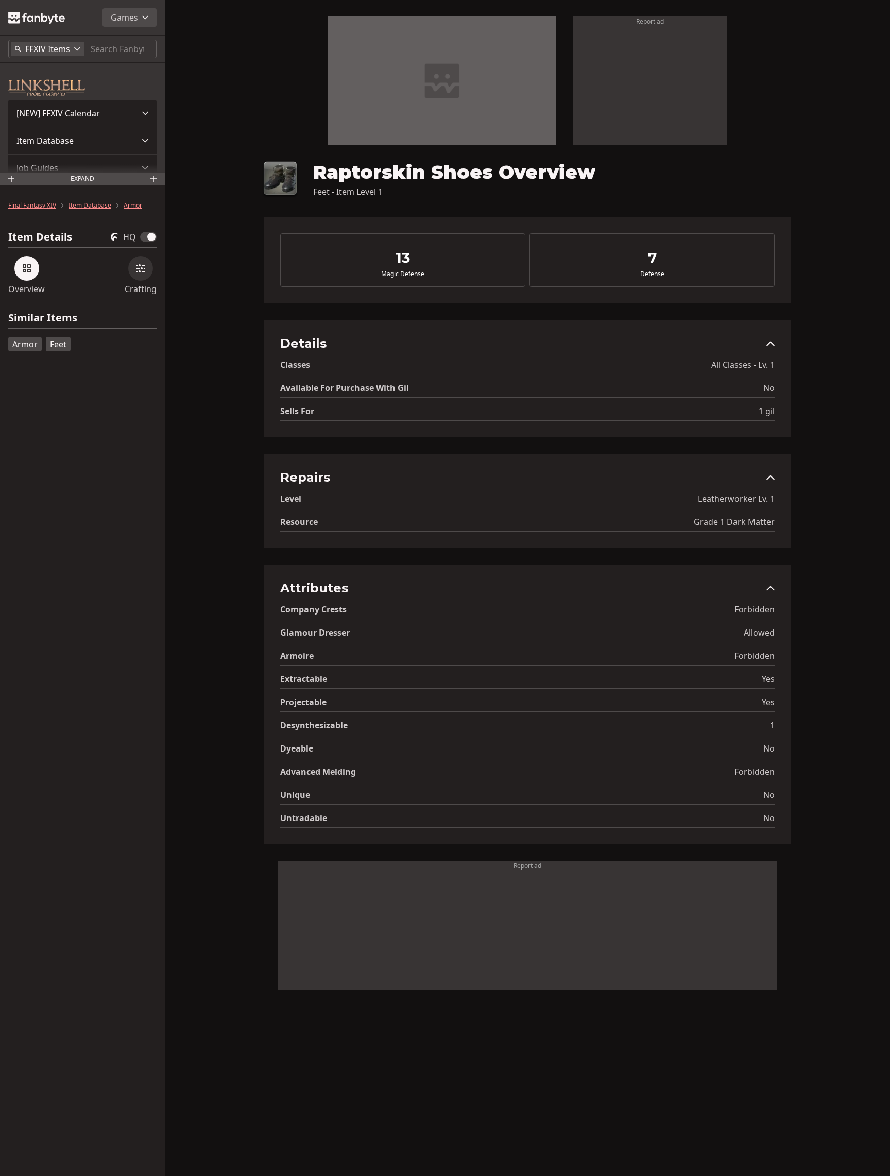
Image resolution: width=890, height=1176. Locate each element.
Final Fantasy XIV (32, 205)
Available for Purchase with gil (344, 388)
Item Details (40, 237)
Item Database (45, 140)
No (769, 388)
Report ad (650, 21)
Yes (768, 679)
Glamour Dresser (315, 632)
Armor (133, 205)
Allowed (759, 632)
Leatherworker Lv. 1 (736, 498)
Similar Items (42, 318)
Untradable (303, 818)
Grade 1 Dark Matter (734, 522)
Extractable (303, 679)
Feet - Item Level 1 (348, 191)
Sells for (297, 411)
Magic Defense (402, 274)
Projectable (303, 702)
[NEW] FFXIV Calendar (58, 113)
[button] (82, 113)
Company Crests (313, 609)
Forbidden (754, 609)
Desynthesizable (314, 725)
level (290, 498)
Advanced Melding (318, 771)
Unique (295, 795)
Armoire (297, 656)
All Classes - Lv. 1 (743, 365)
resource (299, 522)
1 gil (767, 411)
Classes (295, 365)
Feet (58, 344)
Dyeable (296, 748)
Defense (652, 274)
